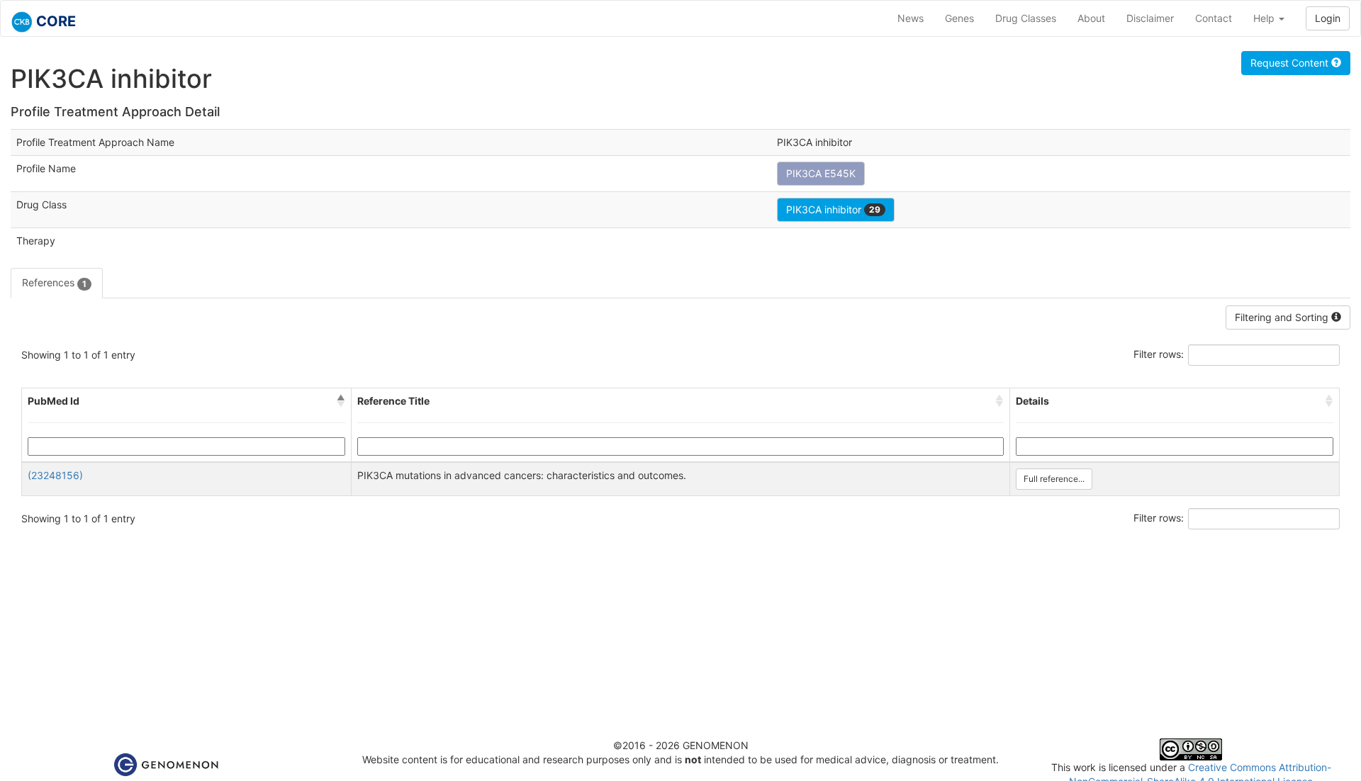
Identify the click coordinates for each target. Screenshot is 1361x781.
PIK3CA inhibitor (833, 209)
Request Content (1290, 63)
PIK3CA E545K (821, 173)
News (910, 18)
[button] (341, 401)
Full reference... (1054, 478)
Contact (1213, 18)
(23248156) (55, 475)
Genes (959, 18)
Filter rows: (1158, 354)
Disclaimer (1150, 18)
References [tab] (54, 282)
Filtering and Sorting (1283, 317)
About (1091, 18)
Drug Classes (1025, 18)
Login (1327, 18)
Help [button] (1265, 18)
